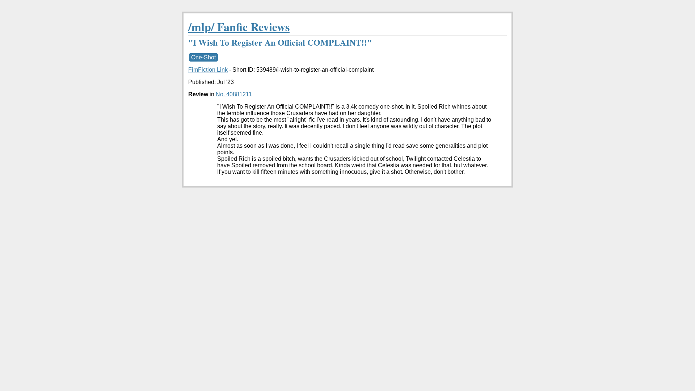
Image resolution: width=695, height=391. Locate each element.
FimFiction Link (208, 70)
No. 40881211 (234, 94)
